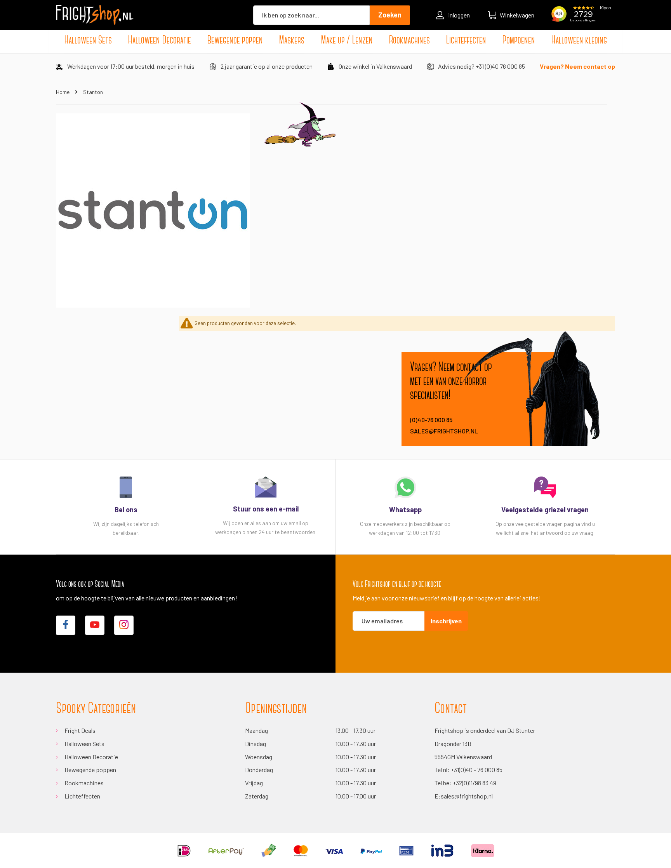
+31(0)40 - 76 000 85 (476, 769)
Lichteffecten (82, 796)
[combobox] (311, 15)
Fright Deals (80, 730)
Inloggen (459, 15)
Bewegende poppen (90, 769)
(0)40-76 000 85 (431, 419)
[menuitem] (88, 41)
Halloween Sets (84, 743)
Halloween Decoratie (91, 756)
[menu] (335, 41)
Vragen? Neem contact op (577, 66)
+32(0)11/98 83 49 (474, 782)
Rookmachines (84, 782)
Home (63, 92)
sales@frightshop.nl (444, 431)
